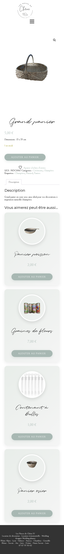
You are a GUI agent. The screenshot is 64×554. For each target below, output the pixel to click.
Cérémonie (38, 170)
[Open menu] (32, 21)
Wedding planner (28, 538)
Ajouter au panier (25, 157)
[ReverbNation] (29, 16)
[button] (54, 40)
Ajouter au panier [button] (32, 277)
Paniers (37, 173)
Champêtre (49, 170)
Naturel (29, 173)
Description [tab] (14, 182)
